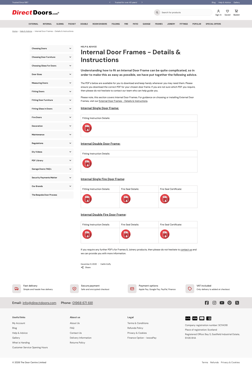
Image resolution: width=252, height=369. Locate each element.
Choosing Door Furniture (43, 57)
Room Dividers (100, 24)
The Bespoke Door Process (44, 194)
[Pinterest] (229, 302)
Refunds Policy (135, 328)
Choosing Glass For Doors (44, 65)
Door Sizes (37, 74)
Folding (116, 24)
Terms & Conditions (137, 323)
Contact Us (76, 332)
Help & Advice (224, 2)
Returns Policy (77, 342)
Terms (205, 362)
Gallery (237, 2)
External (33, 24)
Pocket (72, 24)
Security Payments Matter (44, 177)
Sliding (60, 24)
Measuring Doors (40, 83)
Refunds (214, 362)
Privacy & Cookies (137, 332)
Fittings (184, 24)
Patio (135, 24)
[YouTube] (222, 302)
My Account (18, 323)
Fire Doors (37, 117)
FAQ (72, 328)
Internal (47, 24)
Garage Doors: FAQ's (41, 169)
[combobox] (186, 12)
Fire (126, 24)
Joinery (171, 24)
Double (84, 24)
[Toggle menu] (70, 48)
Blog (214, 2)
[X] (237, 302)
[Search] (157, 12)
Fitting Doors (38, 91)
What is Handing (21, 342)
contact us (186, 249)
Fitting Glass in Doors (42, 108)
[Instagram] (214, 302)
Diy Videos (37, 151)
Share (88, 267)
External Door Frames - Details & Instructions (123, 101)
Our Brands (37, 186)
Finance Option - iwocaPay (141, 337)
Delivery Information (80, 337)
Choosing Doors (39, 48)
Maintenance (38, 134)
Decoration (37, 126)
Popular (196, 24)
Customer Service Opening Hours (30, 347)
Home (15, 31)
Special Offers (213, 24)
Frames (159, 24)
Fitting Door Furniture (42, 100)
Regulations (37, 143)
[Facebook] (206, 302)
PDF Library (37, 160)
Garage (146, 24)
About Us (75, 323)
